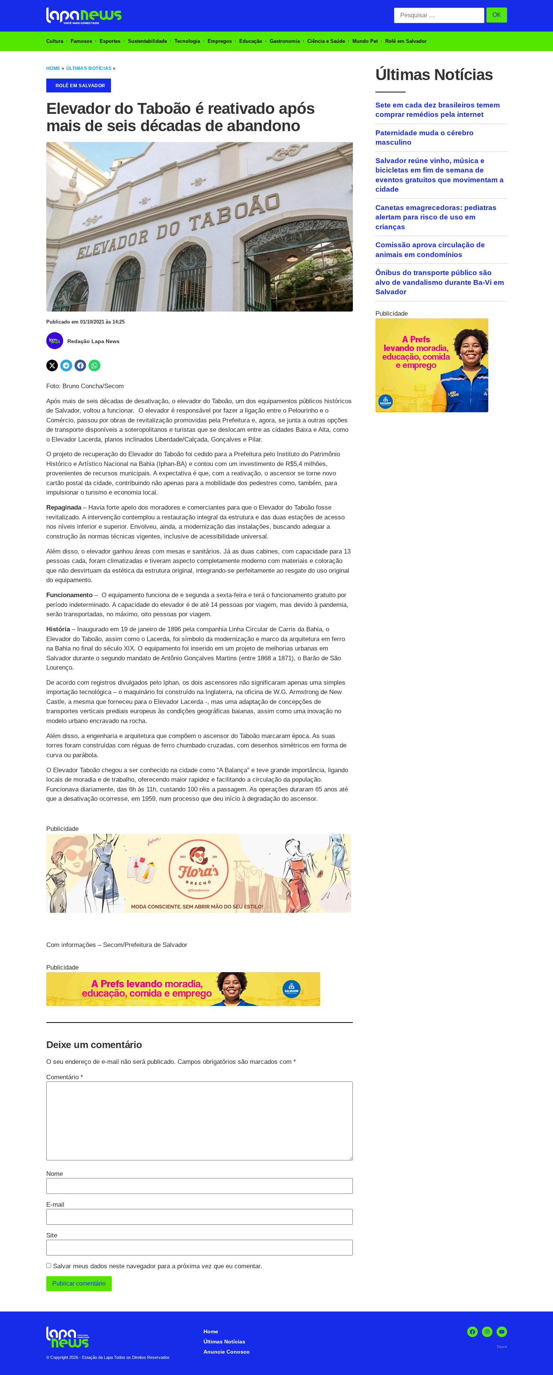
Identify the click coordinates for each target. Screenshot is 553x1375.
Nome (54, 1174)
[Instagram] (487, 1332)
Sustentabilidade (147, 41)
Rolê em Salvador (406, 41)
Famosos (81, 41)
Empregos (220, 41)
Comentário (64, 1077)
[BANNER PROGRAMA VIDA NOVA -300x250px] (431, 410)
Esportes (110, 41)
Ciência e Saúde (326, 41)
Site (51, 1235)
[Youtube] (502, 1332)
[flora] (198, 910)
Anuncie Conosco (227, 1352)
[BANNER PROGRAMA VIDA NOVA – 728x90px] (183, 1003)
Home (53, 68)
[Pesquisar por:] (439, 15)
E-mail (55, 1204)
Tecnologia (187, 41)
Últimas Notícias (89, 68)
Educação (250, 41)
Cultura (54, 41)
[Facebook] (472, 1332)
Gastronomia (285, 41)
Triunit (502, 1347)
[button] (52, 366)
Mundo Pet (365, 41)
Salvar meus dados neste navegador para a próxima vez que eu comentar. (157, 1266)
